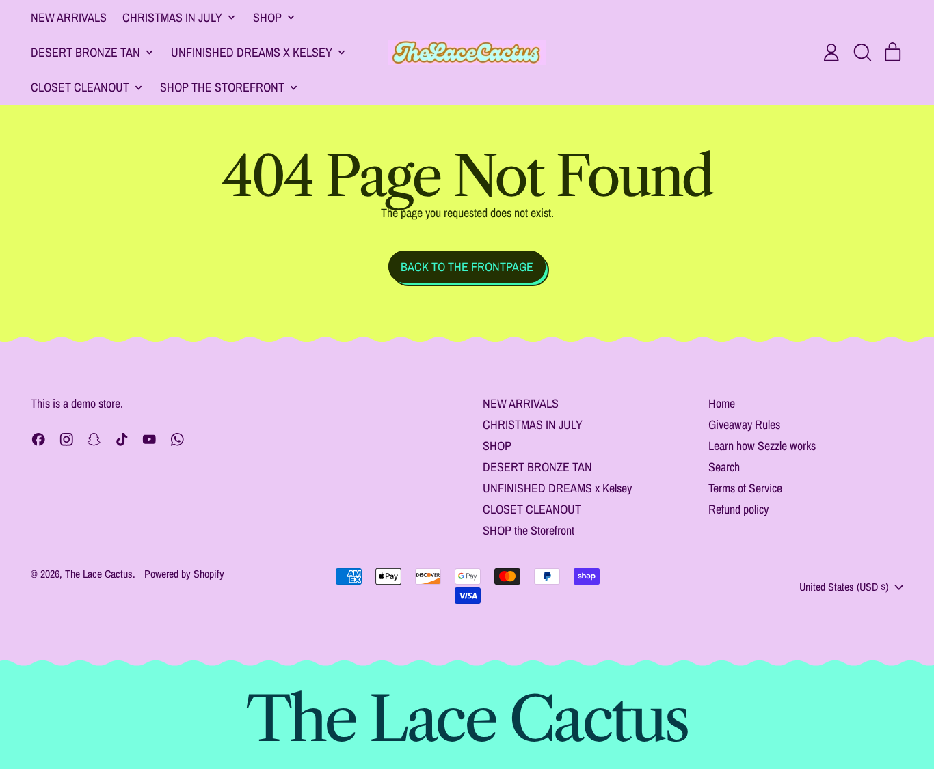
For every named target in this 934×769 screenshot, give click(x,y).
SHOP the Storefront (528, 530)
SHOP (497, 445)
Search (724, 466)
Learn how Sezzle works (762, 445)
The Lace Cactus (99, 573)
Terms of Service (745, 488)
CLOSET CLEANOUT (532, 509)
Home (721, 403)
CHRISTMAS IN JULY (533, 424)
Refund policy (738, 509)
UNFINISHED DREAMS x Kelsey (557, 488)
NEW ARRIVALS (69, 17)
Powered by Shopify (184, 573)
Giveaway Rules (744, 424)
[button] (862, 53)
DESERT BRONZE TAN (537, 466)
